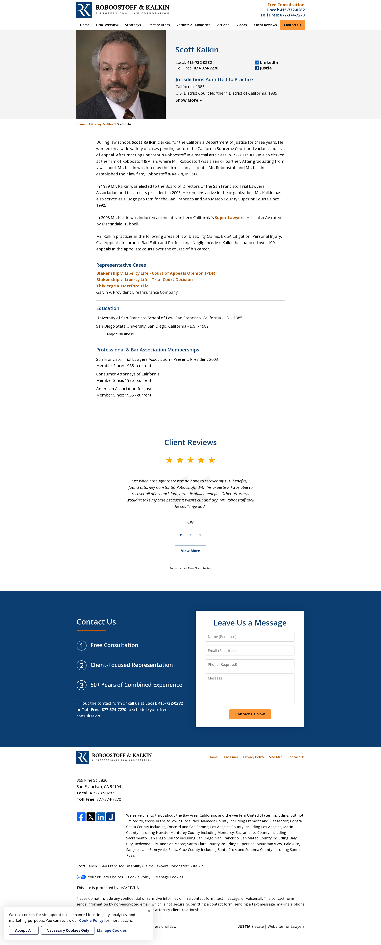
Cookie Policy (139, 877)
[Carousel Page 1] (181, 535)
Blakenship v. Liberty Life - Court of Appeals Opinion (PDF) (155, 273)
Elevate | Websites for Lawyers (271, 926)
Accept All (24, 930)
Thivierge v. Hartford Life (122, 286)
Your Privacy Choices (105, 877)
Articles (223, 25)
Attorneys (133, 25)
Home (84, 25)
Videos (242, 25)
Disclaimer (230, 757)
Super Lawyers (229, 217)
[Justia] (110, 817)
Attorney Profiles (101, 124)
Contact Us (292, 25)
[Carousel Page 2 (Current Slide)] (190, 535)
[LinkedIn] (100, 817)
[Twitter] (91, 817)
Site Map (276, 757)
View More (190, 550)
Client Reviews (265, 25)
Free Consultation (286, 4)
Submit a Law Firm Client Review (191, 568)
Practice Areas (158, 25)
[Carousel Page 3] (200, 535)
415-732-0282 (292, 10)
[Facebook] (81, 817)
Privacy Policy (253, 757)
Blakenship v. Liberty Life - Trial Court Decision (144, 279)
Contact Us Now (250, 714)
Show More (187, 100)
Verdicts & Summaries (193, 25)
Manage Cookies (169, 877)
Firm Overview (107, 25)
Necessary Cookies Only (67, 930)
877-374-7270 (292, 15)
